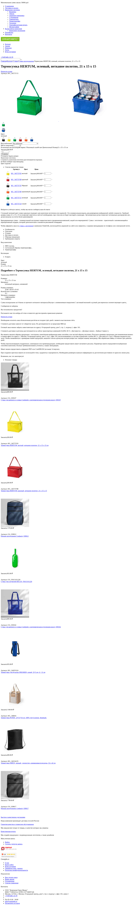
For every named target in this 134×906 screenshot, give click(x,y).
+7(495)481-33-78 (11, 896)
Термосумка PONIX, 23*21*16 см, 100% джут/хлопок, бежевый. (24, 718)
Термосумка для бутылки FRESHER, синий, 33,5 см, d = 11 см (23, 672)
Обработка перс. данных (14, 868)
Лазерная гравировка (16, 15)
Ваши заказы (9, 879)
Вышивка (12, 12)
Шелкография (14, 27)
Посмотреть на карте (12, 903)
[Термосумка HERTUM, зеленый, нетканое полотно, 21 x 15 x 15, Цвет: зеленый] (30, 121)
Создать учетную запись (13, 844)
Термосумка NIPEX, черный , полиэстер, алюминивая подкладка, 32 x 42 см (28, 763)
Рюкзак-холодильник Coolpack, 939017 (15, 808)
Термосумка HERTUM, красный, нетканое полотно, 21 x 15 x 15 (24, 491)
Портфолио (9, 32)
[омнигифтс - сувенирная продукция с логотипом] (10, 41)
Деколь (11, 14)
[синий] (31, 141)
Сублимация (13, 17)
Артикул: (4, 73)
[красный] (20, 141)
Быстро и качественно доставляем (13, 817)
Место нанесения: (7, 145)
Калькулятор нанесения (13, 29)
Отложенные (9, 881)
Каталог (8, 44)
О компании (9, 6)
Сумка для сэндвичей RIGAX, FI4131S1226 (16, 581)
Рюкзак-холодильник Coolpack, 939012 (15, 536)
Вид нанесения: (6, 143)
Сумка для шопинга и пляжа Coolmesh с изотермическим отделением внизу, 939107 (31, 400)
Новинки (8, 48)
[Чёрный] (3, 141)
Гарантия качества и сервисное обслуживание (17, 824)
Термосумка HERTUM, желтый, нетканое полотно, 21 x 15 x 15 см (24, 445)
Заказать (4, 149)
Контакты (8, 34)
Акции (7, 46)
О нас (7, 863)
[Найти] (21, 59)
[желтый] (9, 141)
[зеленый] (15, 141)
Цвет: (3, 134)
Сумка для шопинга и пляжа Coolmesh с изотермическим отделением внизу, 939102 (31, 627)
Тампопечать (14, 19)
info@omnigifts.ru (11, 901)
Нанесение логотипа (12, 10)
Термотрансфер (14, 21)
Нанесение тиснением (17, 30)
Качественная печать (8, 831)
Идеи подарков (10, 52)
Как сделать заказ (11, 877)
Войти (7, 842)
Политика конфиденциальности (16, 870)
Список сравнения (11, 883)
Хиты (7, 50)
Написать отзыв (6, 71)
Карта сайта (9, 865)
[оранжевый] (26, 141)
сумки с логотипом (26, 226)
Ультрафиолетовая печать (18, 25)
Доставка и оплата (11, 8)
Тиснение (12, 23)
